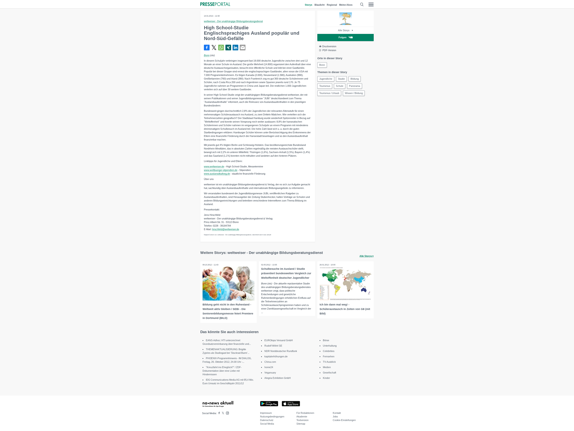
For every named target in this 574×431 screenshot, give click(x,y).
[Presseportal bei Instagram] (226, 413)
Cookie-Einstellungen (344, 420)
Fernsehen (328, 356)
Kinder (326, 378)
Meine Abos (345, 5)
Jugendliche (325, 79)
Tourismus (324, 86)
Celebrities (328, 351)
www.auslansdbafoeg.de (217, 173)
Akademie (301, 416)
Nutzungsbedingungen (272, 416)
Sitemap (300, 423)
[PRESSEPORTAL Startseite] (215, 4)
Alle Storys (344, 30)
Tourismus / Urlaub (329, 93)
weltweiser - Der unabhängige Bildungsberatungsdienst (233, 21)
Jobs (335, 416)
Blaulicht (320, 5)
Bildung (355, 79)
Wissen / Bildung (354, 93)
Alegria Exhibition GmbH (277, 378)
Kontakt (337, 413)
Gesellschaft (329, 372)
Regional (332, 5)
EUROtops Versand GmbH (278, 340)
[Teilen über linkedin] (235, 47)
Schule (339, 86)
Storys (308, 5)
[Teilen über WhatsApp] (221, 47)
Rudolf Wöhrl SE (273, 345)
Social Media (267, 423)
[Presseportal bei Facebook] (218, 413)
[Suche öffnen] (362, 4)
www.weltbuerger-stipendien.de (220, 170)
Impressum (266, 413)
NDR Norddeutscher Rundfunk (280, 351)
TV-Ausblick (329, 362)
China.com (270, 362)
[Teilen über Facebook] (207, 47)
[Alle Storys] (345, 24)
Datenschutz (266, 420)
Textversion (302, 420)
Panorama (354, 86)
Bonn (207, 55)
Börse (326, 340)
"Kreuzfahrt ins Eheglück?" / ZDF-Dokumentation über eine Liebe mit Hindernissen (222, 371)
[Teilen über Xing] (228, 47)
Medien (327, 367)
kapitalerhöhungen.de (276, 356)
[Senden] (242, 47)
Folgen (342, 37)
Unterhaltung (330, 345)
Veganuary (270, 372)
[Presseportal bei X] (222, 413)
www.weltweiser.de (214, 166)
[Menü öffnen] (371, 4)
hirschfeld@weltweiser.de (225, 229)
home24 (268, 367)
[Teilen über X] (214, 47)
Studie (341, 79)
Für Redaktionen (305, 413)
